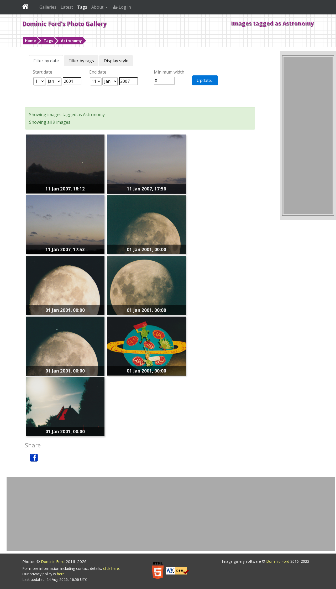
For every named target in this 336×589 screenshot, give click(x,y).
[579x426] (65, 163)
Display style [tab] (116, 61)
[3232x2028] (146, 346)
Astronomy (71, 40)
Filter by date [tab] (46, 61)
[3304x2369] (146, 285)
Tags (48, 40)
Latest (67, 7)
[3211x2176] (65, 285)
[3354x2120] (65, 346)
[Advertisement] (308, 135)
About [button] (97, 7)
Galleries (47, 7)
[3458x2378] (146, 224)
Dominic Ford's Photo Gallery (64, 23)
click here (111, 568)
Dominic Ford (53, 561)
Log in (124, 7)
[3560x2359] (65, 406)
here (61, 573)
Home (30, 40)
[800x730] (146, 164)
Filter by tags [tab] (81, 61)
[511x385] (65, 224)
